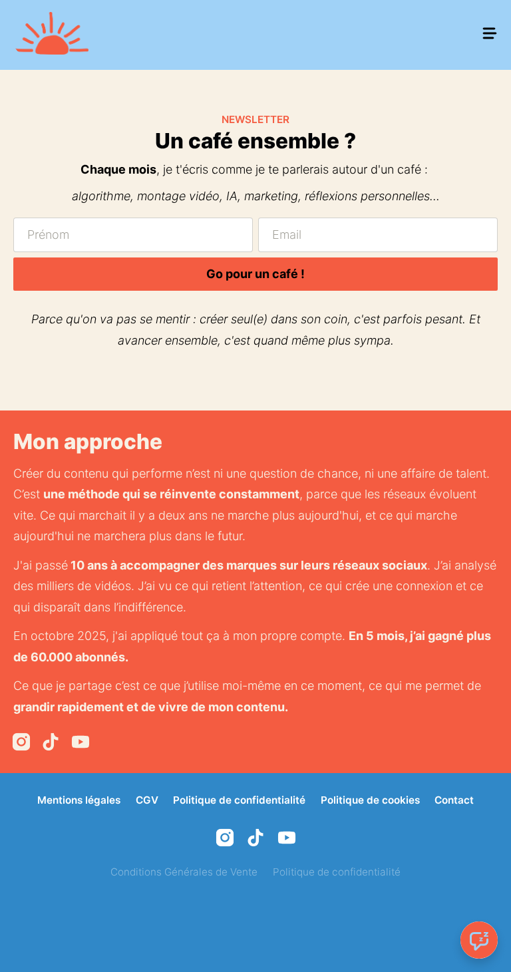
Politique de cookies (370, 800)
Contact (454, 800)
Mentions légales (78, 800)
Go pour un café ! (255, 274)
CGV (147, 800)
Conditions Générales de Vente (183, 872)
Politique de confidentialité (239, 800)
